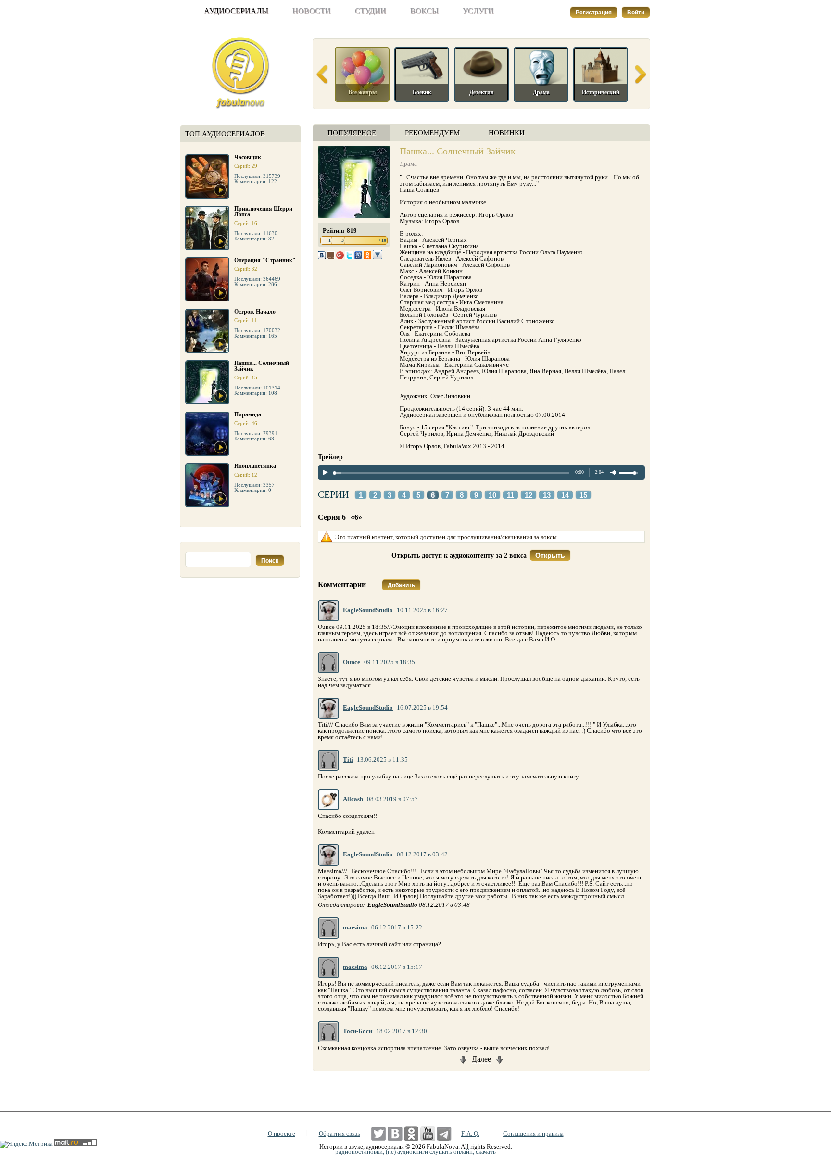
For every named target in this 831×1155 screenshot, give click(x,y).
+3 (341, 240)
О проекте (281, 1133)
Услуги (478, 11)
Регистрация (594, 12)
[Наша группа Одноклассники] (411, 1133)
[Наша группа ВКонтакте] (395, 1133)
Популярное (351, 133)
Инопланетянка (255, 466)
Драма (408, 163)
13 (547, 495)
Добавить (401, 585)
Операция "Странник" (265, 260)
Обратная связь (339, 1133)
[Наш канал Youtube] (427, 1133)
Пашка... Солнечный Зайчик (261, 366)
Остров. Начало (255, 311)
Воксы (424, 11)
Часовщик (247, 157)
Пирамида (247, 414)
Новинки (507, 133)
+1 (328, 240)
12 (528, 495)
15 (583, 495)
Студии (370, 11)
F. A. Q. (470, 1133)
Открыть (550, 555)
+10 (382, 240)
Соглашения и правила (533, 1133)
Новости (311, 11)
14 (565, 495)
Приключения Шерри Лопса (263, 211)
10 (492, 495)
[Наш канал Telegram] (444, 1133)
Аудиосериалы (236, 11)
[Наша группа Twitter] (378, 1133)
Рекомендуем (432, 133)
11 (510, 495)
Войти (635, 12)
